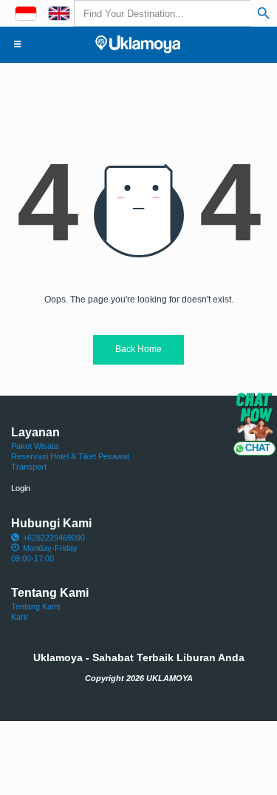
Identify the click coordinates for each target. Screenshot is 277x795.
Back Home (138, 349)
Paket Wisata (34, 446)
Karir (19, 616)
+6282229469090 (54, 537)
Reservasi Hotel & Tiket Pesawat (70, 456)
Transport (29, 466)
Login (20, 488)
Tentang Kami (35, 606)
